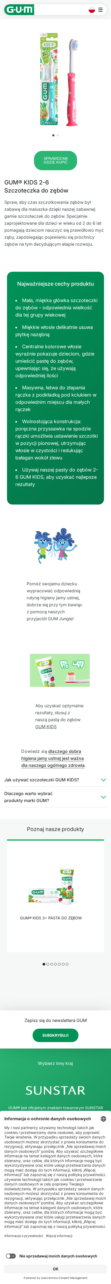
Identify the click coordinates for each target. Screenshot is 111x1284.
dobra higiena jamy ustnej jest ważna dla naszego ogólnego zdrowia (53, 758)
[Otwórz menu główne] (102, 9)
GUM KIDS (46, 726)
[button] (53, 135)
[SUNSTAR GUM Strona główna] (19, 9)
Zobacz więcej (52, 932)
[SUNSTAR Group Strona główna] (55, 1090)
